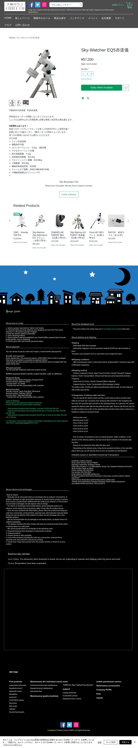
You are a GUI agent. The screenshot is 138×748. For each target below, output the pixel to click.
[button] (129, 5)
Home (12, 37)
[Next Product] (128, 220)
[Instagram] (44, 4)
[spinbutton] (87, 73)
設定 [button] (100, 742)
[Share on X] (88, 98)
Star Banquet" (88, 685)
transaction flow (36, 691)
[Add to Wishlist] (126, 88)
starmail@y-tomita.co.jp (91, 474)
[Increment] (91, 73)
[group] (69, 234)
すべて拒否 (110, 742)
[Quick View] (40, 221)
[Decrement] (83, 73)
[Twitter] (37, 4)
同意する (125, 742)
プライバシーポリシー (12, 744)
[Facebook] (31, 4)
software (12, 709)
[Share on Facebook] (82, 98)
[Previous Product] (9, 220)
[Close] (134, 742)
